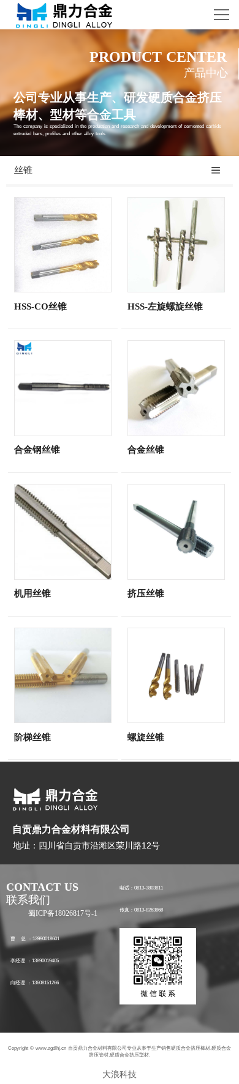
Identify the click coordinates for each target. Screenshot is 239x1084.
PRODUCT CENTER (158, 57)
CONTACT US (42, 887)
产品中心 (206, 73)
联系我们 (28, 900)
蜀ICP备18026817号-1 (62, 913)
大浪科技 (119, 1074)
